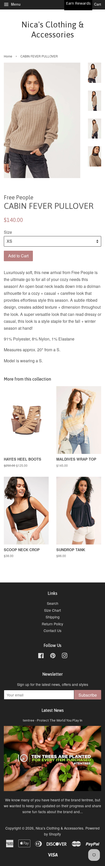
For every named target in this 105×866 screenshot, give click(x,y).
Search (52, 603)
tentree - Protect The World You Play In (52, 720)
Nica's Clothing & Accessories (52, 29)
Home (8, 56)
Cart (97, 4)
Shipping (53, 616)
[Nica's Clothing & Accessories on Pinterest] (53, 656)
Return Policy (52, 623)
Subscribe (87, 695)
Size (8, 232)
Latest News (53, 710)
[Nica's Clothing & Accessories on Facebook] (41, 656)
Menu (15, 4)
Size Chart (52, 610)
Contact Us (52, 630)
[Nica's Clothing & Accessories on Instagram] (64, 656)
